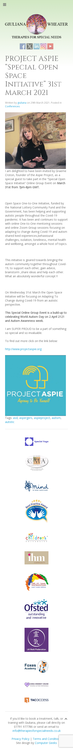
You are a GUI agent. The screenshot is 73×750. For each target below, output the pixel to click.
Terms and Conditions (47, 739)
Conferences (12, 106)
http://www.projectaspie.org (23, 349)
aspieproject (42, 418)
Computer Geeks (46, 743)
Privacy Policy (20, 739)
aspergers (25, 418)
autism (56, 418)
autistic (9, 422)
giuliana (21, 102)
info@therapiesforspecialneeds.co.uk (37, 731)
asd (15, 418)
